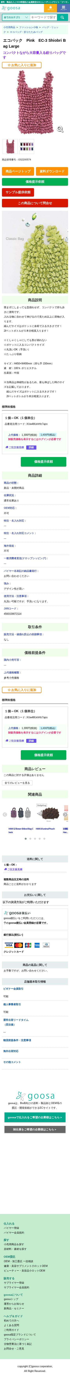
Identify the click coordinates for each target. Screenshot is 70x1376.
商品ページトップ (18, 171)
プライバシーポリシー (16, 1339)
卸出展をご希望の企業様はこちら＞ (35, 1129)
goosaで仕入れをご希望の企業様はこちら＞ (35, 1117)
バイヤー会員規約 (14, 1232)
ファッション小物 (28, 27)
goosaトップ (11, 1299)
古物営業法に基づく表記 (18, 1343)
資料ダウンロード (52, 171)
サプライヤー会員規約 (16, 1287)
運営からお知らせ (14, 1303)
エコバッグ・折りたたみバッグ (26, 32)
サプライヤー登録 (14, 1282)
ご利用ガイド (11, 1329)
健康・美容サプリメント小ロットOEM (26, 1265)
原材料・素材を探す (15, 1249)
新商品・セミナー (14, 1308)
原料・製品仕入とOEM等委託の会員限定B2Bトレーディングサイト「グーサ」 (35, 2)
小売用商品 (9, 27)
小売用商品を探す (14, 1244)
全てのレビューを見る (17, 782)
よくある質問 (11, 1325)
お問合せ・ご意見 (14, 1348)
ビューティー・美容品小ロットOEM (24, 1270)
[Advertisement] (35, 1176)
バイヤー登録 (11, 1227)
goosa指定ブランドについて (20, 1334)
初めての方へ (11, 1320)
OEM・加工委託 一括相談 (18, 1261)
